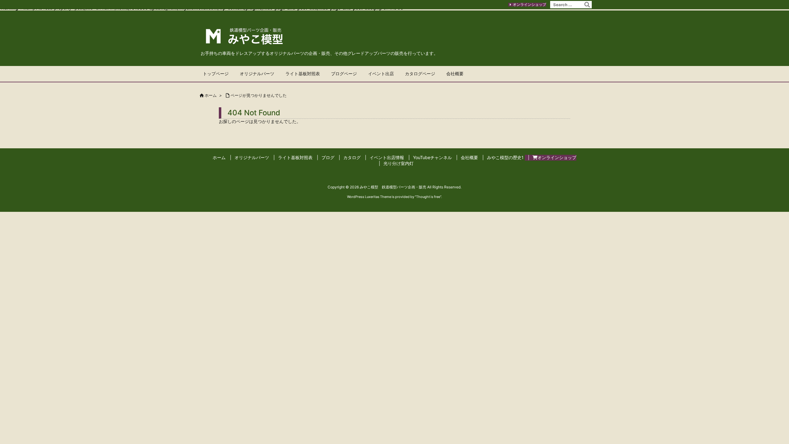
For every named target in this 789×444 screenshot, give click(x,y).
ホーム (211, 95)
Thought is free (428, 197)
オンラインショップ (529, 4)
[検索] (587, 4)
